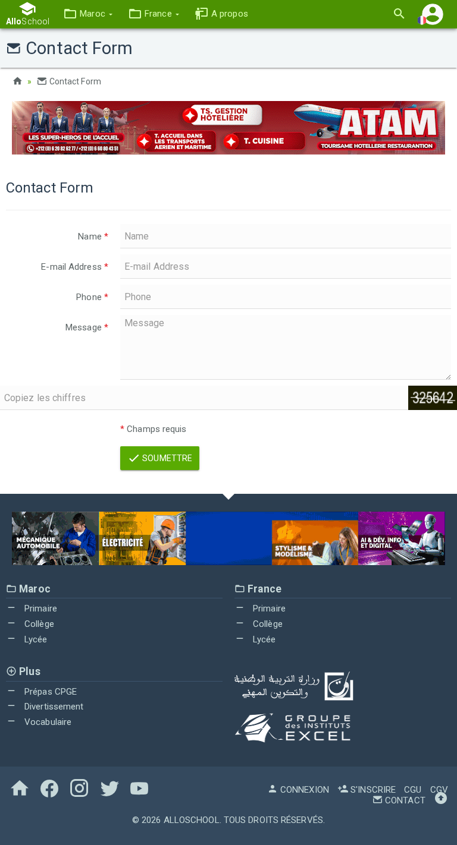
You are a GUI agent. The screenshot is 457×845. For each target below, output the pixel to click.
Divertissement (53, 706)
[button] (87, 14)
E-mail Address (74, 266)
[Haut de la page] (441, 800)
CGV (439, 789)
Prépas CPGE (49, 691)
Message (86, 327)
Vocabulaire (46, 722)
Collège (38, 624)
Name (93, 236)
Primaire (39, 608)
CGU (412, 789)
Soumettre (166, 458)
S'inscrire (372, 789)
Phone (92, 297)
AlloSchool (192, 820)
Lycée (35, 639)
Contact (404, 800)
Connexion (303, 789)
